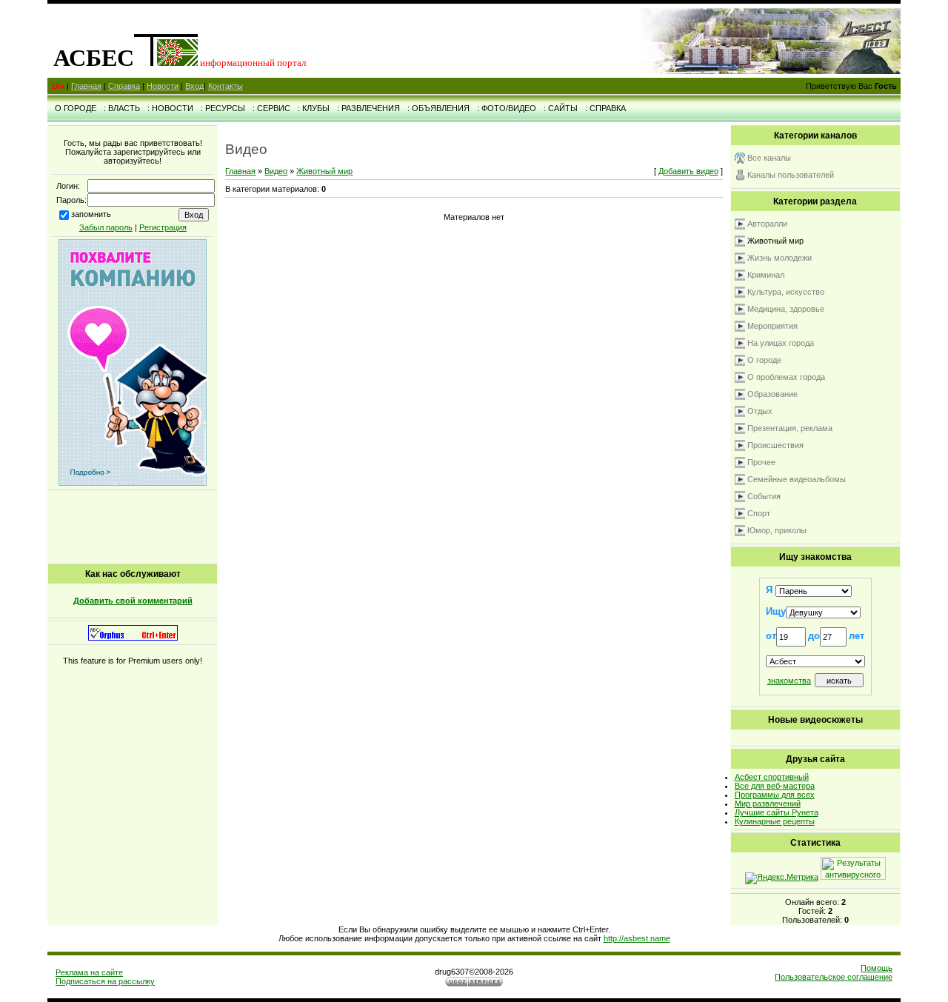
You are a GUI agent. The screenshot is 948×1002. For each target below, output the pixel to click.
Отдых (759, 411)
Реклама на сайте (89, 972)
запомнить (91, 214)
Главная (86, 85)
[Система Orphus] (133, 637)
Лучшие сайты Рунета (776, 812)
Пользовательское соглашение (833, 976)
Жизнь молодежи (779, 257)
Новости (162, 85)
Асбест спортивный (772, 776)
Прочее (761, 462)
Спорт (758, 513)
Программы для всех (775, 794)
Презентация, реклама (789, 428)
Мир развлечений (768, 803)
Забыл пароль (106, 227)
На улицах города (780, 342)
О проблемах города (786, 377)
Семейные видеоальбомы (796, 479)
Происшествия (775, 445)
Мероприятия (772, 325)
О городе (764, 359)
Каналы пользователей (790, 174)
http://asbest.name (637, 938)
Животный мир (324, 171)
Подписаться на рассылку (105, 981)
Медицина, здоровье (785, 308)
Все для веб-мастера (775, 785)
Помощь (876, 967)
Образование (772, 394)
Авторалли (767, 223)
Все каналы (769, 157)
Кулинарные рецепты (775, 821)
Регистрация (163, 227)
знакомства (789, 680)
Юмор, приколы (777, 530)
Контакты (225, 85)
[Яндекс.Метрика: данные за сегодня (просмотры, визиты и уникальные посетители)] (781, 878)
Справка (124, 85)
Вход (194, 85)
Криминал (765, 274)
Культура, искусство (785, 291)
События (764, 496)
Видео (275, 171)
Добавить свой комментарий (133, 600)
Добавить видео (688, 171)
